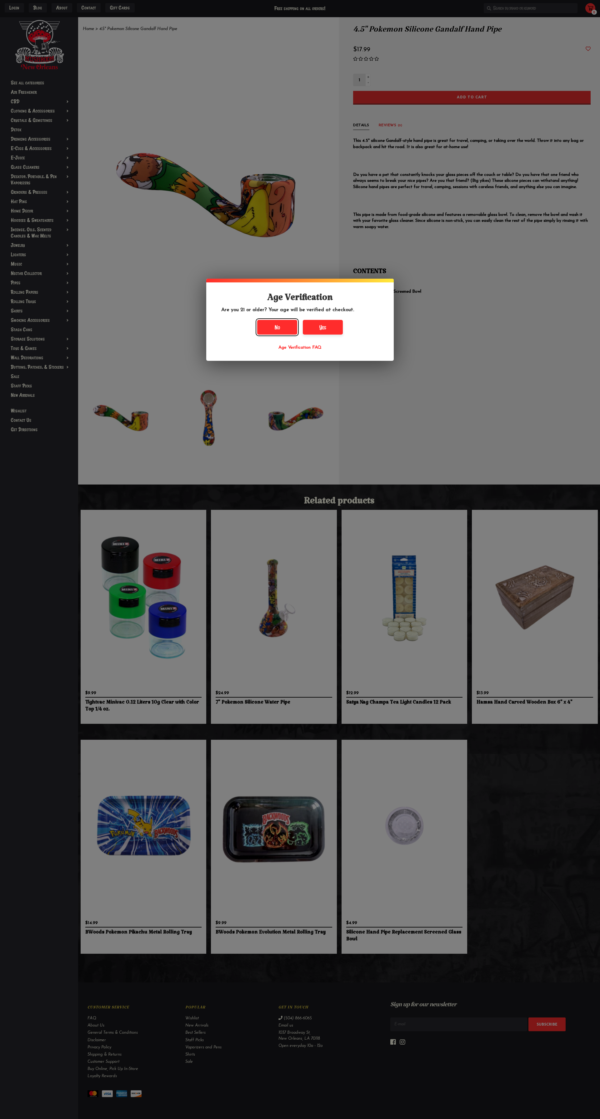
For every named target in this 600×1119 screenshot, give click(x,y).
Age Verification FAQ (300, 347)
